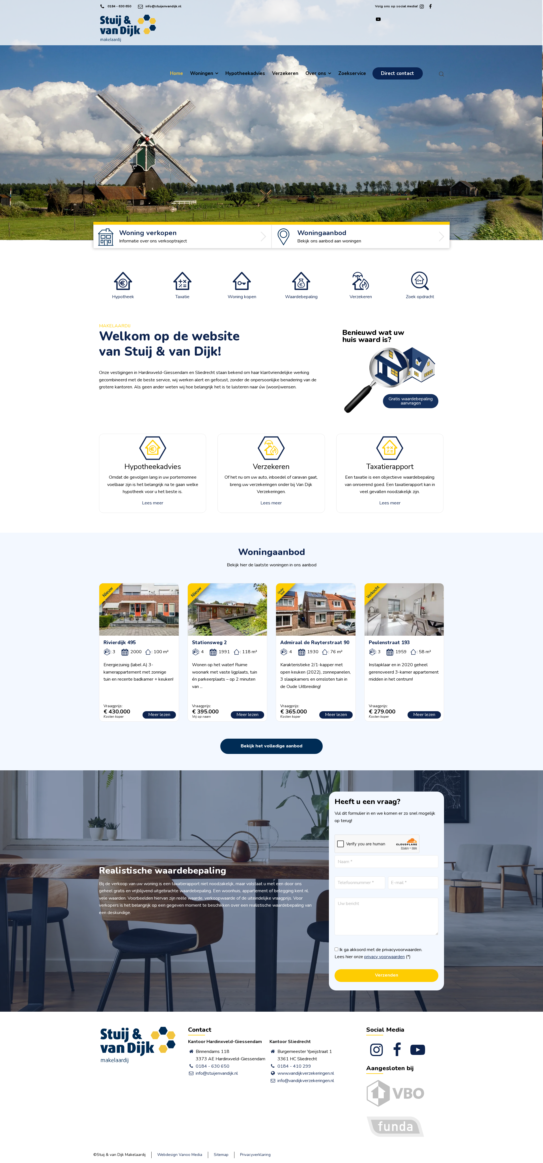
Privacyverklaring (255, 1154)
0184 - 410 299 (294, 1066)
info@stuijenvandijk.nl (163, 6)
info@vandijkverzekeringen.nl (305, 1081)
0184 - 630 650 (119, 6)
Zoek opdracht (420, 297)
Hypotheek (123, 297)
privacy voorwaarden (384, 957)
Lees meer (152, 503)
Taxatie (182, 297)
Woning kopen (242, 297)
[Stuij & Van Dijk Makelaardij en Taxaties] (128, 28)
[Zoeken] (440, 73)
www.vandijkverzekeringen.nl (305, 1073)
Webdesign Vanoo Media (179, 1154)
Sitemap (221, 1154)
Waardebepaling (301, 297)
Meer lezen (159, 714)
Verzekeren (361, 297)
